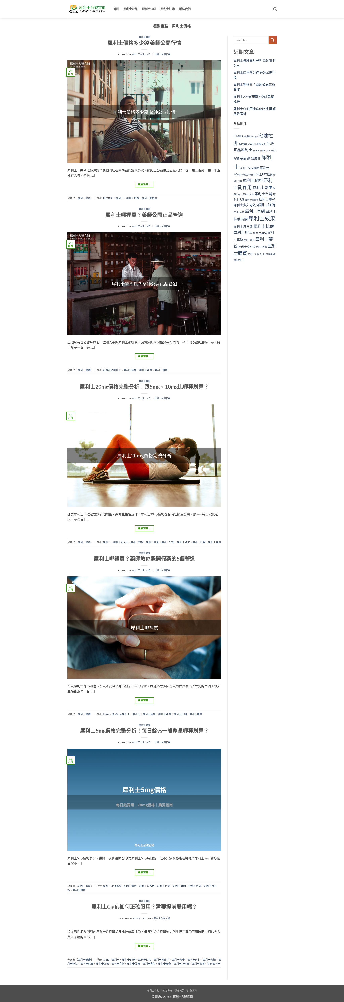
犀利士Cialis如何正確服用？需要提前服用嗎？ (144, 907)
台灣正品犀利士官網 (263, 150)
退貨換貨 (192, 990)
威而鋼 (245, 158)
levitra (248, 136)
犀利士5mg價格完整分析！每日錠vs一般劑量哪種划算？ (144, 731)
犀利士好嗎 (102, 963)
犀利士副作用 (147, 885)
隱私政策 (180, 990)
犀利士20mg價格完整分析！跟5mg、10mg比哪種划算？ (144, 387)
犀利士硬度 (249, 240)
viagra (255, 136)
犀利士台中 (178, 959)
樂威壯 (256, 158)
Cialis (106, 714)
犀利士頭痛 (253, 254)
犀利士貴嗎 (198, 963)
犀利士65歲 (129, 959)
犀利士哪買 (145, 370)
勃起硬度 (243, 144)
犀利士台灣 (163, 885)
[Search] (275, 9)
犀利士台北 (193, 959)
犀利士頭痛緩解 (267, 254)
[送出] (273, 40)
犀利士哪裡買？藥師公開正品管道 (144, 215)
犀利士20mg (120, 542)
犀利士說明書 (181, 963)
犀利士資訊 (130, 9)
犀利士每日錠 (243, 226)
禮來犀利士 (213, 963)
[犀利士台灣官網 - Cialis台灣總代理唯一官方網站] (87, 9)
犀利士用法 (243, 232)
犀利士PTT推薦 (263, 174)
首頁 (116, 9)
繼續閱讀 (144, 184)
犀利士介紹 (149, 9)
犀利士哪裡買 (149, 198)
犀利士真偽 (164, 963)
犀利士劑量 (152, 542)
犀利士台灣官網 (162, 54)
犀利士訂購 (167, 9)
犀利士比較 (199, 542)
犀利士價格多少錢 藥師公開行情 (144, 43)
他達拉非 (108, 198)
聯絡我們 (185, 9)
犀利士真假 (149, 963)
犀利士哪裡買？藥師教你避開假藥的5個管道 (144, 559)
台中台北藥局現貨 (257, 144)
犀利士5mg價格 (112, 885)
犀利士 (120, 198)
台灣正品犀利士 (112, 370)
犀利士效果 (183, 542)
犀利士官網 (167, 542)
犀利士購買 (161, 370)
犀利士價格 (132, 198)
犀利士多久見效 (245, 205)
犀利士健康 (144, 37)
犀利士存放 (239, 212)
